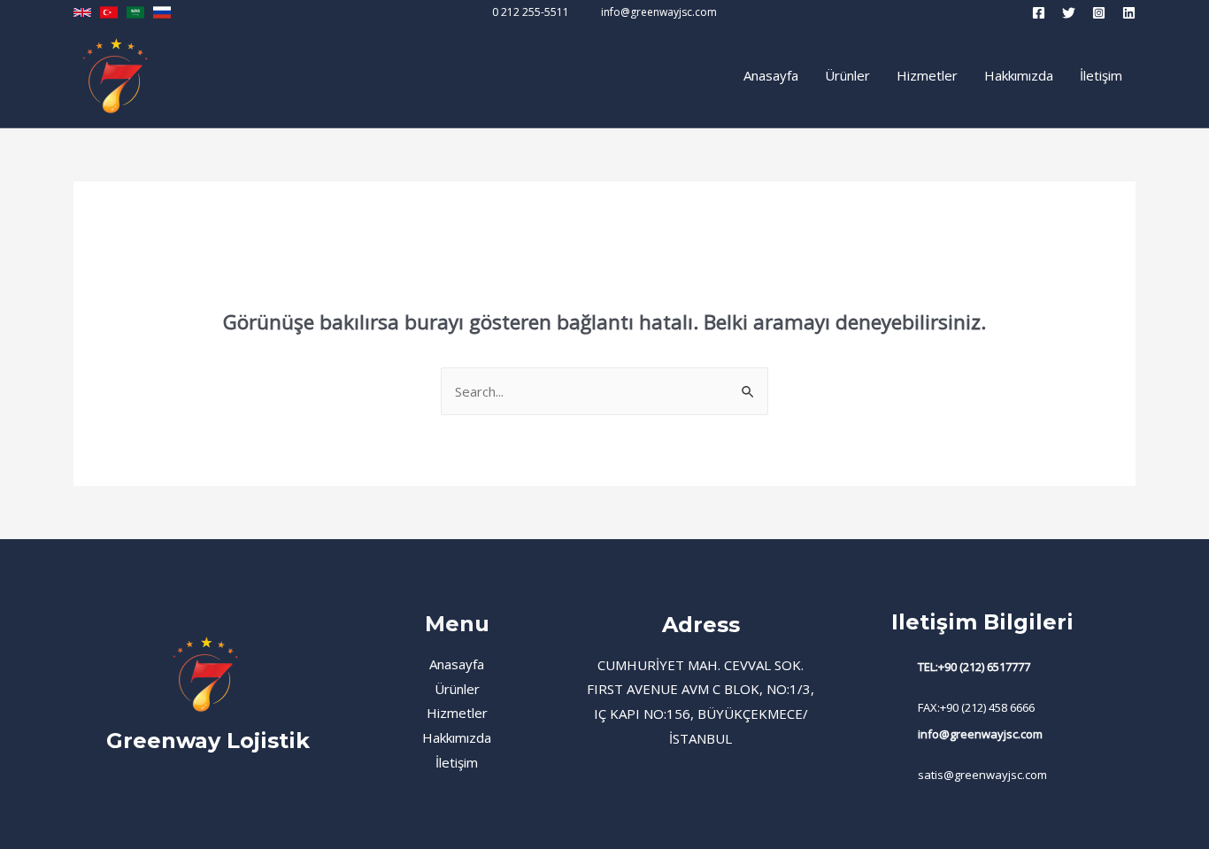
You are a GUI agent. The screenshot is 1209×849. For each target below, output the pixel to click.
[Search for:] (604, 391)
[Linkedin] (1129, 12)
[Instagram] (1098, 12)
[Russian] (162, 12)
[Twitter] (1068, 12)
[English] (82, 12)
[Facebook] (1038, 12)
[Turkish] (109, 12)
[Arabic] (135, 12)
